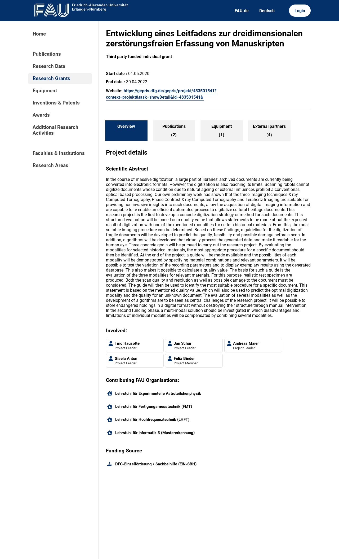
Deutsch (267, 10)
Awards (41, 115)
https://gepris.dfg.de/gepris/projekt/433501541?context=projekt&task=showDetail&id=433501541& (161, 94)
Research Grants (51, 78)
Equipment (45, 91)
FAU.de (242, 10)
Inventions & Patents (56, 103)
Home (39, 34)
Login (300, 10)
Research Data (49, 66)
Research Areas (50, 165)
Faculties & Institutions (59, 153)
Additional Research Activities (55, 130)
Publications (47, 54)
